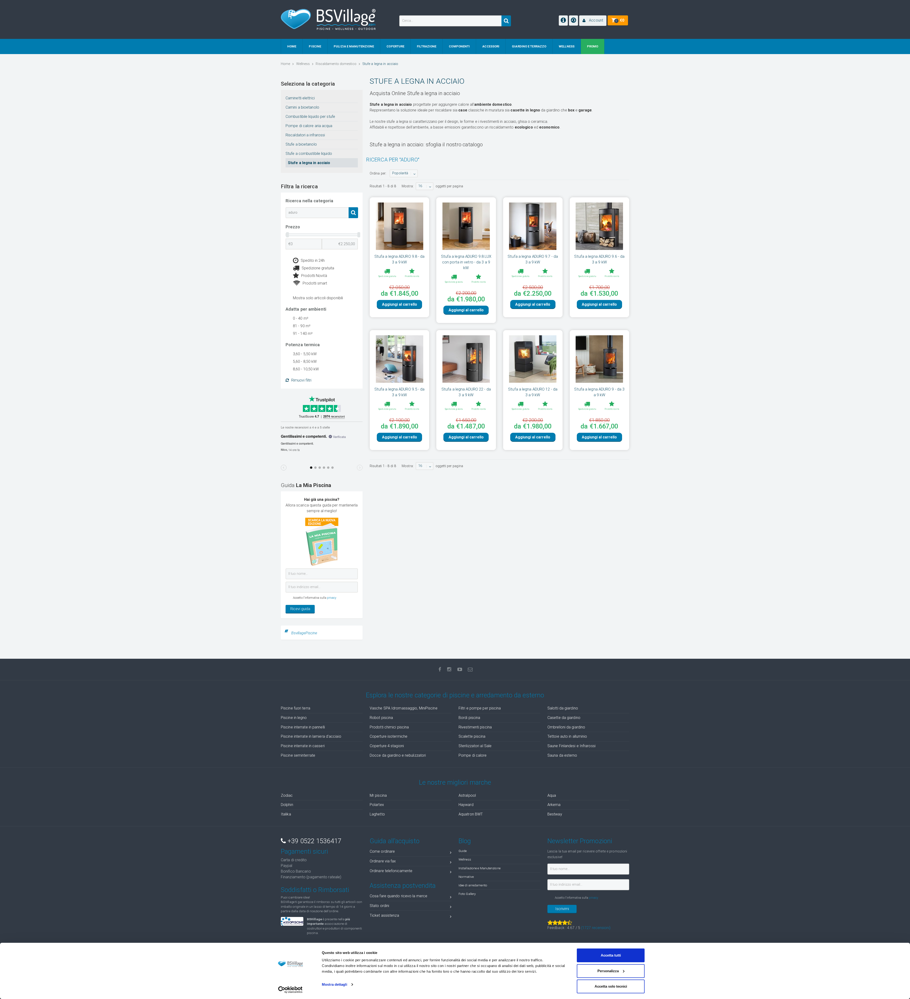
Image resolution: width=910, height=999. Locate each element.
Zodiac (287, 795)
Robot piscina (381, 717)
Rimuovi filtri (301, 380)
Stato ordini (379, 905)
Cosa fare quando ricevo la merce (398, 896)
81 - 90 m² (301, 326)
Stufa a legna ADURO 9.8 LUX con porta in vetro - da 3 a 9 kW (466, 262)
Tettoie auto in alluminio (567, 736)
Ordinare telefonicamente (391, 871)
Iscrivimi (562, 909)
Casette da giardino (563, 717)
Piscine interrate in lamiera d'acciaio (311, 736)
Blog (465, 841)
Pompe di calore (473, 755)
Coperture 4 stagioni (387, 746)
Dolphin (287, 804)
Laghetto (377, 814)
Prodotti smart (315, 283)
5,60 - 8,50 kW (305, 361)
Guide (463, 851)
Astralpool (467, 795)
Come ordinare (382, 851)
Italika (286, 814)
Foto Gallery (467, 894)
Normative (466, 877)
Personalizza (608, 971)
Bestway (554, 814)
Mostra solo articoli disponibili (318, 298)
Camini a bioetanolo (302, 107)
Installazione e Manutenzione (479, 868)
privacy (332, 597)
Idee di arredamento (473, 885)
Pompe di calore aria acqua (309, 126)
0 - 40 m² (300, 318)
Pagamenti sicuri (304, 851)
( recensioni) (595, 927)
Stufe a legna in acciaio (309, 163)
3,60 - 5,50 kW (305, 354)
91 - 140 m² (303, 333)
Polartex (377, 804)
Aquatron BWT (471, 814)
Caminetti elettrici (300, 98)
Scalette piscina (472, 736)
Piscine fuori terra (295, 708)
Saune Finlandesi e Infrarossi (571, 746)
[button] (592, 20)
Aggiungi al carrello (399, 304)
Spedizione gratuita (318, 268)
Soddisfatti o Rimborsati (315, 890)
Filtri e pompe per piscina (480, 708)
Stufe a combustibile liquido (309, 153)
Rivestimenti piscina (475, 727)
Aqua (551, 795)
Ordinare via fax (383, 861)
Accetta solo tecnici (611, 986)
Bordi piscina (469, 717)
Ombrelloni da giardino (566, 727)
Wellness (465, 859)
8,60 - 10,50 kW (306, 369)
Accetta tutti (611, 955)
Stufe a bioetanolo (301, 144)
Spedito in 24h (313, 260)
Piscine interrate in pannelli (303, 727)
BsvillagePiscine (304, 633)
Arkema (554, 804)
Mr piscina (378, 795)
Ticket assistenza (384, 915)
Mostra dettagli (334, 984)
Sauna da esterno (562, 755)
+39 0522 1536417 (313, 841)
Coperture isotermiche (388, 736)
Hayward (466, 804)
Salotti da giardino (562, 708)
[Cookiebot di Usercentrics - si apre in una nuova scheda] (290, 989)
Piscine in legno (294, 717)
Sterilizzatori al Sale (475, 746)
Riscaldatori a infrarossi (305, 135)
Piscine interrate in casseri (303, 746)
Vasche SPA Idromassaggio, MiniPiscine (403, 708)
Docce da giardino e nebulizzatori (398, 755)
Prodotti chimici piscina (389, 727)
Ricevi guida (300, 609)
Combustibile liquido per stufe (310, 116)
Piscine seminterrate (298, 755)
